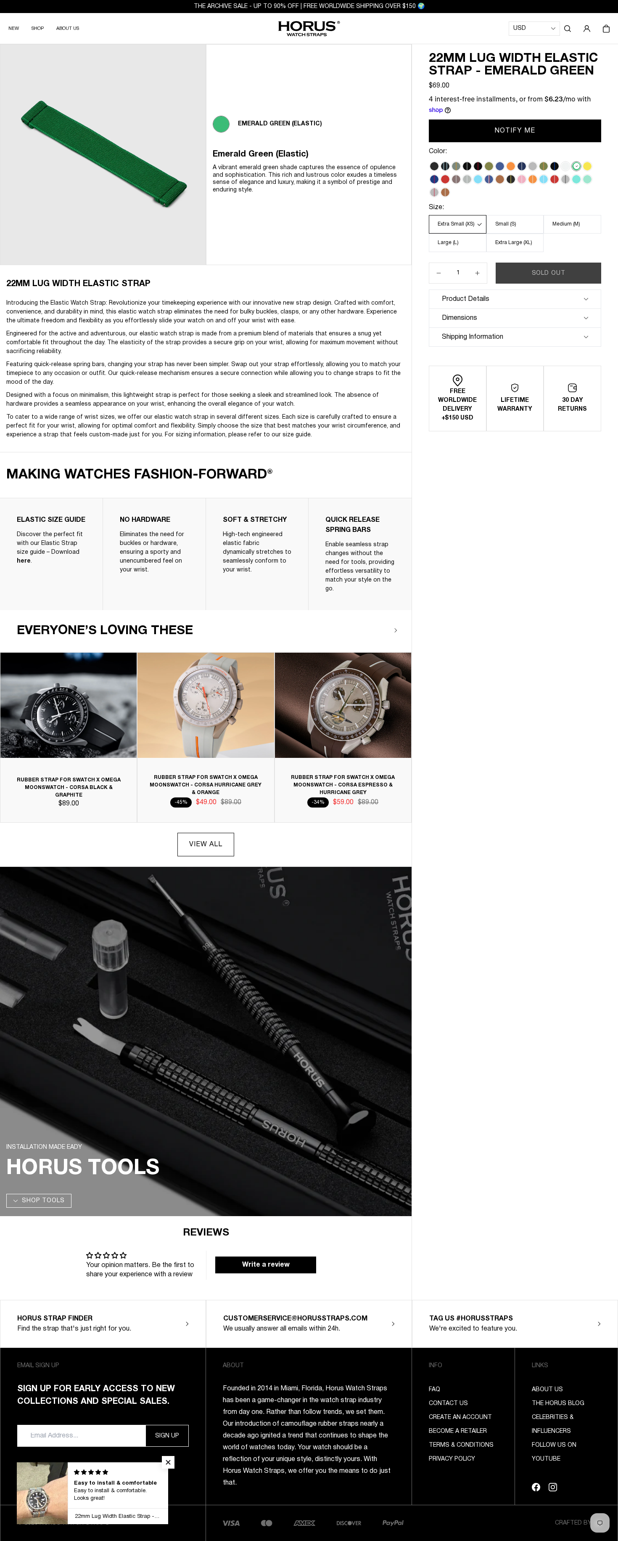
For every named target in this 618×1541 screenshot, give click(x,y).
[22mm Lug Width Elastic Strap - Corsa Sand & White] (456, 179)
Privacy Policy (452, 1459)
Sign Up (167, 1436)
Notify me (515, 131)
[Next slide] (395, 630)
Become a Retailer (458, 1431)
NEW (13, 29)
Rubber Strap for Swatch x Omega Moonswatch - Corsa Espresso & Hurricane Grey (343, 785)
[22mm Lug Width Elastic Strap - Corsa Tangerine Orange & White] (532, 179)
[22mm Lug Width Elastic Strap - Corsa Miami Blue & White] (543, 179)
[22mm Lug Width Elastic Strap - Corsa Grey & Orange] (456, 166)
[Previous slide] (370, 630)
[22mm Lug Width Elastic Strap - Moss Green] (489, 166)
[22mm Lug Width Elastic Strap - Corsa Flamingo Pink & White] (522, 179)
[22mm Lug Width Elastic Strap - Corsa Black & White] (467, 166)
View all (205, 845)
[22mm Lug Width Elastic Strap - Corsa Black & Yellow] (511, 179)
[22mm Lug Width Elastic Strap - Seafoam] (576, 179)
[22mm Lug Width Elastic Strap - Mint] (587, 179)
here (24, 561)
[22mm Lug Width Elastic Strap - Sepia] (500, 179)
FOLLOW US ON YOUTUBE (554, 1452)
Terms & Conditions (461, 1445)
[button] (567, 28)
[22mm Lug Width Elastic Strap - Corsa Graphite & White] (467, 179)
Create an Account (460, 1417)
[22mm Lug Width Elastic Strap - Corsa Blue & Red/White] (489, 179)
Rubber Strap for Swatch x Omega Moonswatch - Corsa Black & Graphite (69, 787)
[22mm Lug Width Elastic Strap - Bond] (445, 166)
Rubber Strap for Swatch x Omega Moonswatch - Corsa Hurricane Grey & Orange (205, 785)
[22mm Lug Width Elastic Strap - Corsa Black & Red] (478, 166)
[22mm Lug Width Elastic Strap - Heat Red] (445, 179)
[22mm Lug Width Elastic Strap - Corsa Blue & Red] (434, 179)
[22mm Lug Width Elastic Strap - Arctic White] (565, 166)
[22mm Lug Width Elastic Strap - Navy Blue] (500, 166)
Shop (38, 29)
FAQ (434, 1389)
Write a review (266, 1265)
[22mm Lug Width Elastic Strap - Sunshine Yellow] (587, 166)
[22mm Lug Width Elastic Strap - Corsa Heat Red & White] (554, 179)
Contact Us (448, 1403)
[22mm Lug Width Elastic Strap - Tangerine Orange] (511, 166)
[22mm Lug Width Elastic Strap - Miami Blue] (478, 179)
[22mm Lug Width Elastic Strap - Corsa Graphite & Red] (434, 192)
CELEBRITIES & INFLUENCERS (552, 1424)
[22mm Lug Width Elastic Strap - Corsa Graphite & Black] (565, 179)
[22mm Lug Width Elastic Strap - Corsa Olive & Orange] (543, 166)
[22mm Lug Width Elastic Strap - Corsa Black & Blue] (554, 166)
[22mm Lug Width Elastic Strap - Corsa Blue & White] (522, 166)
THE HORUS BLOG (558, 1403)
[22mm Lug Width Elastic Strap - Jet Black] (434, 166)
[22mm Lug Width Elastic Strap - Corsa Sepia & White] (445, 192)
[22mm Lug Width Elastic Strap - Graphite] (532, 166)
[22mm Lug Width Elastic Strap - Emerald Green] (576, 166)
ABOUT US (67, 29)
